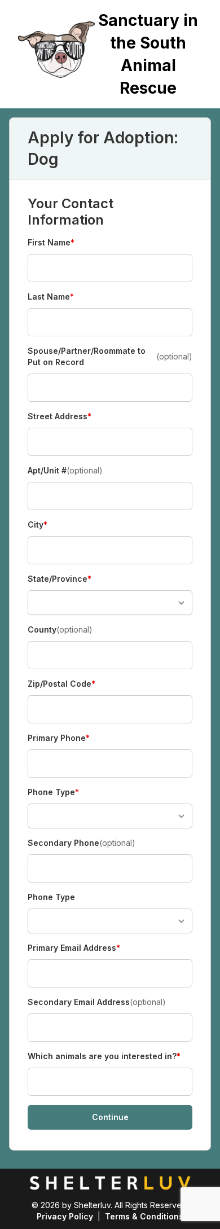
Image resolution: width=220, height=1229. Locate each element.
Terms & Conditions (144, 1216)
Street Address (59, 416)
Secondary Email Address (97, 1002)
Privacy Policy (65, 1216)
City (47, 525)
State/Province (59, 579)
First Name (51, 243)
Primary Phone (59, 738)
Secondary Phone (81, 843)
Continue (110, 1117)
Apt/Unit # (65, 470)
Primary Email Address (74, 948)
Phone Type (53, 792)
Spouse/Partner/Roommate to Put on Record (110, 356)
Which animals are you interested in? (104, 1056)
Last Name (51, 297)
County (60, 629)
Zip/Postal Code (61, 684)
